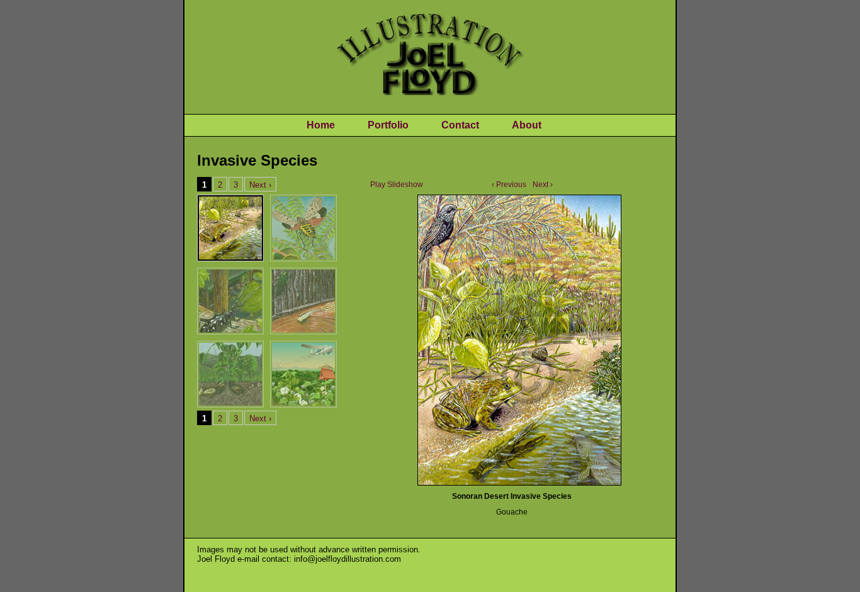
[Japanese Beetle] (230, 374)
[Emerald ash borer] (303, 301)
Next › (543, 184)
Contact (460, 125)
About (526, 125)
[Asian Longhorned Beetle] (230, 301)
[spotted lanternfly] (303, 228)
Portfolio (388, 125)
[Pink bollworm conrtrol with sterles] (303, 374)
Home (321, 125)
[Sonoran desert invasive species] (518, 339)
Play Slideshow (396, 184)
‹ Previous (509, 184)
